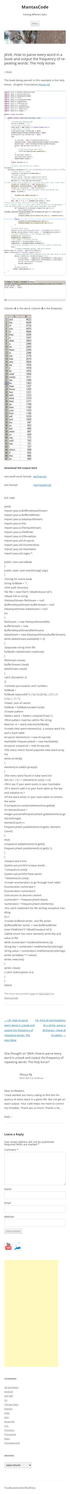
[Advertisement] (31, 1313)
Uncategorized (12, 1442)
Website (9, 1216)
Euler (7, 1413)
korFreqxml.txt (42, 485)
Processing (10, 1434)
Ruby (7, 1438)
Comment (11, 1149)
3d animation (11, 1387)
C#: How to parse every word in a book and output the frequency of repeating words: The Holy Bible (19, 1030)
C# (5, 1400)
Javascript (9, 1421)
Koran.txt (44, 84)
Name (7, 1189)
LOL (6, 1425)
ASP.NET (8, 1395)
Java (33, 993)
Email (7, 1203)
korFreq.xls (39, 476)
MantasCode (35, 7)
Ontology (9, 1430)
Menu (35, 23)
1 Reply (8, 71)
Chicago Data (11, 1404)
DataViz (8, 1408)
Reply (7, 1116)
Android (8, 1391)
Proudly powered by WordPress (20, 1487)
